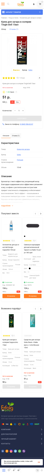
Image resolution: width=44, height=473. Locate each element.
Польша (20, 160)
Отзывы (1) (14, 29)
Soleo (30, 70)
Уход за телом (13, 18)
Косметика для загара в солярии (31, 18)
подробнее (6, 206)
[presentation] (35, 213)
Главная (4, 18)
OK (39, 462)
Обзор (3, 29)
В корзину (11, 296)
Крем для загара (23, 149)
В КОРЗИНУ (22, 118)
